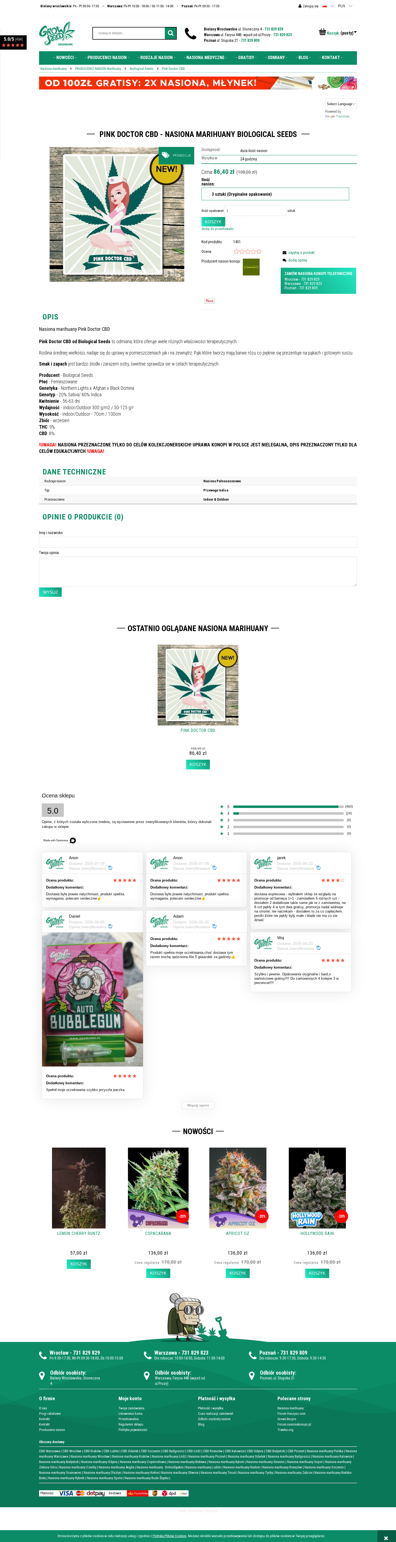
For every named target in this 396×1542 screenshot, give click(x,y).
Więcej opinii (198, 1105)
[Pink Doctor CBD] (117, 214)
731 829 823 (282, 35)
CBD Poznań (295, 1451)
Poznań (290, 288)
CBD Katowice (235, 1451)
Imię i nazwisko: (51, 533)
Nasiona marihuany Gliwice (179, 1473)
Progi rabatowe (50, 1414)
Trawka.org (285, 1430)
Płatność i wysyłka (210, 1408)
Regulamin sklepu (131, 1424)
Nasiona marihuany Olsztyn (102, 1473)
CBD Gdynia (255, 1451)
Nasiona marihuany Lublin (203, 1467)
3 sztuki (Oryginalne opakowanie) (242, 194)
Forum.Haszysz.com (291, 1414)
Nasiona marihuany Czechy (77, 1467)
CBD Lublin (111, 1451)
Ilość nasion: (206, 182)
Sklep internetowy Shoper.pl (198, 1511)
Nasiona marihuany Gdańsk (246, 1456)
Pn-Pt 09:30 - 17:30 (200, 6)
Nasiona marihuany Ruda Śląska (146, 1478)
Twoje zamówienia (131, 1408)
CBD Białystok (275, 1451)
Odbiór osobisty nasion (214, 1419)
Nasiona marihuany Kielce (141, 1473)
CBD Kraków (92, 1451)
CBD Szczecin (150, 1451)
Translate (342, 116)
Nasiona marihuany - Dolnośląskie (160, 1467)
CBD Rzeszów (213, 1451)
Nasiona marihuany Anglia (116, 1467)
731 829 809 (250, 40)
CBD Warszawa (49, 1451)
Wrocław (291, 279)
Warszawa (292, 283)
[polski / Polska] (325, 5)
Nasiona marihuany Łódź (169, 1456)
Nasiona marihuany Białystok (59, 1462)
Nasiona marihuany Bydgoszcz (289, 1456)
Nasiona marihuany (290, 1408)
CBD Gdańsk (129, 1451)
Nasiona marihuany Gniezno (265, 1462)
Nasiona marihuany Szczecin (324, 1467)
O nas (43, 1408)
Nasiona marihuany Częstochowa (143, 1462)
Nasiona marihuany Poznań (206, 1456)
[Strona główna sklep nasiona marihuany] (57, 33)
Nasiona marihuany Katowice (332, 1456)
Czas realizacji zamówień (215, 1414)
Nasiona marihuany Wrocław (90, 1456)
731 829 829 (274, 29)
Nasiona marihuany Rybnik (66, 1478)
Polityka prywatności (133, 1430)
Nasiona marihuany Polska (325, 1451)
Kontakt (44, 1419)
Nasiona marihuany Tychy (255, 1473)
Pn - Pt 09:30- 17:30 (69, 6)
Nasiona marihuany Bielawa (187, 1462)
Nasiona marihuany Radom (241, 1467)
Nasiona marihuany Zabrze (293, 1473)
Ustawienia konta (131, 1414)
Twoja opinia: (49, 552)
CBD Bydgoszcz (173, 1451)
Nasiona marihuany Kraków (131, 1456)
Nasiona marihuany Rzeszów (282, 1467)
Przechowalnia (129, 1419)
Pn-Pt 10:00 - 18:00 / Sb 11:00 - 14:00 (140, 6)
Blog (201, 1424)
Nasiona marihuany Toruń (218, 1473)
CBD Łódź (194, 1451)
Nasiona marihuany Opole (104, 1478)
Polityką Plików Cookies (169, 1536)
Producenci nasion (52, 1430)
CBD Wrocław (71, 1451)
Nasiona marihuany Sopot (305, 1462)
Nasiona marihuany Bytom (226, 1462)
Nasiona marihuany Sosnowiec (60, 1473)
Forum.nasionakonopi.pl (294, 1424)
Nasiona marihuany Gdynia (99, 1462)
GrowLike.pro (286, 1419)
